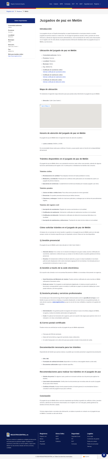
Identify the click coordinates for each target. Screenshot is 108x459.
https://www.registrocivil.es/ (15, 56)
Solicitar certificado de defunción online (54, 82)
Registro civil (10, 11)
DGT (73, 4)
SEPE (61, 4)
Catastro (56, 4)
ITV (77, 4)
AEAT (80, 4)
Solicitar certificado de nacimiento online (54, 72)
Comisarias (67, 4)
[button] (100, 4)
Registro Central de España (18, 4)
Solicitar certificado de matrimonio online (54, 77)
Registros (96, 4)
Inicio (50, 4)
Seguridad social (88, 4)
